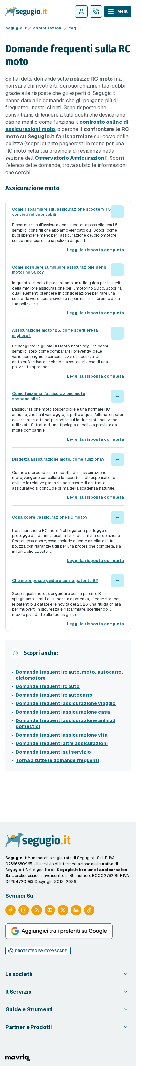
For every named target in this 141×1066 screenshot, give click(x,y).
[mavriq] (17, 1057)
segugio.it (16, 28)
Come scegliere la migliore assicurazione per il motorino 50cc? (59, 270)
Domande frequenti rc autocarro (54, 695)
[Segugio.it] (38, 840)
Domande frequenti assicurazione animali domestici (65, 723)
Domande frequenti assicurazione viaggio (66, 703)
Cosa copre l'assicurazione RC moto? (50, 517)
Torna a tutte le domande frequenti (57, 760)
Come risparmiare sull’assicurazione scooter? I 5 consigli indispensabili (61, 212)
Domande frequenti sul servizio (53, 752)
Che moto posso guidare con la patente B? (55, 580)
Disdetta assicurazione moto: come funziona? (58, 459)
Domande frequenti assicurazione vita (62, 735)
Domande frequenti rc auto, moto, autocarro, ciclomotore (69, 675)
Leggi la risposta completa (95, 249)
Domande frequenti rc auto (48, 686)
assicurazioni (48, 28)
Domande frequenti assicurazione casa (63, 712)
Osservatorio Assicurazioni (70, 158)
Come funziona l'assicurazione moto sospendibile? (48, 396)
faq (72, 28)
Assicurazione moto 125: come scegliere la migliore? (55, 333)
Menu (122, 11)
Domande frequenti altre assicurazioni (62, 743)
